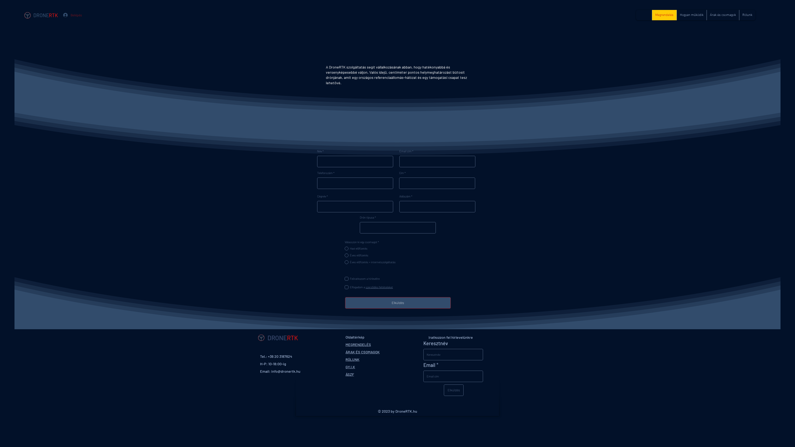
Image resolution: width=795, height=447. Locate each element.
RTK (53, 15)
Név (319, 151)
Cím (401, 173)
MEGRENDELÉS (358, 344)
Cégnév (321, 196)
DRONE (41, 15)
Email (429, 365)
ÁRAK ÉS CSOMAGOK (363, 352)
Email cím (405, 151)
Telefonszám (325, 173)
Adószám (405, 196)
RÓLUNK (352, 359)
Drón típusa (367, 217)
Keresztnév (435, 343)
